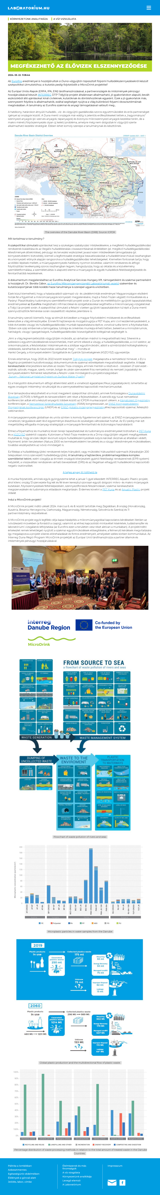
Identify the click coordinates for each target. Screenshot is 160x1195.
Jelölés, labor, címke (20, 1181)
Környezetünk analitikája (77, 1176)
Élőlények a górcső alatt (22, 1177)
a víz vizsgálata (64, 19)
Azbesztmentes (17, 1169)
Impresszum (115, 1165)
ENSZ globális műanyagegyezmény (83, 407)
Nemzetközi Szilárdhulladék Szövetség (52, 403)
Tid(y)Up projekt (82, 359)
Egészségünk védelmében (24, 1173)
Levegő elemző (71, 1180)
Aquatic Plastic (131, 489)
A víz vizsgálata (71, 1172)
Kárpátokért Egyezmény (135, 400)
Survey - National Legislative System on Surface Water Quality (47, 376)
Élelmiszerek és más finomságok (74, 1167)
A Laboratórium (71, 1184)
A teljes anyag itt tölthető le (80, 472)
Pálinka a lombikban (20, 1165)
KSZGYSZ (19, 434)
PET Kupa (145, 431)
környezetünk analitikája (29, 19)
